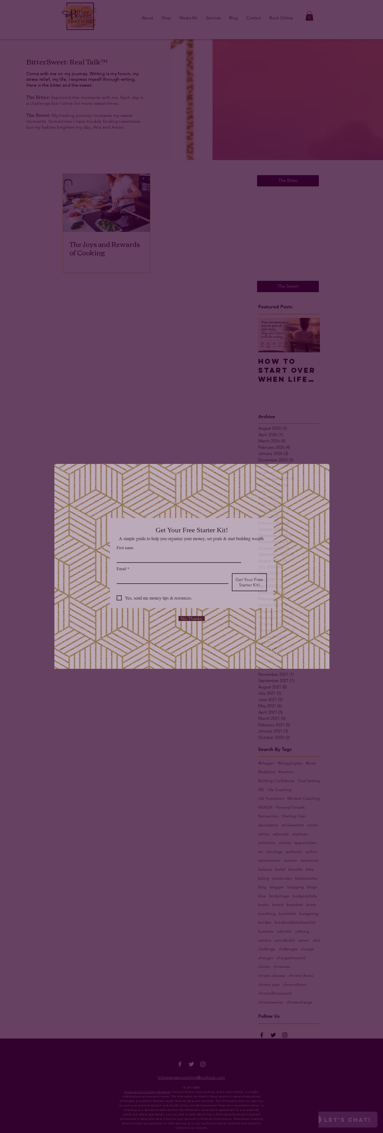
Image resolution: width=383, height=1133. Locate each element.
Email (123, 568)
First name (125, 547)
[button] (191, 618)
